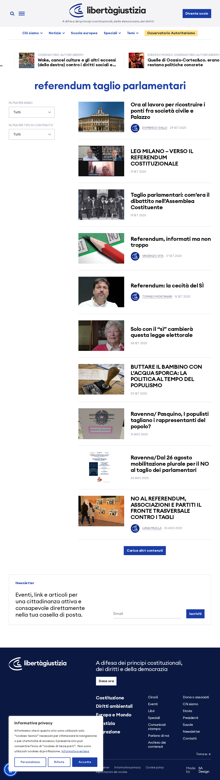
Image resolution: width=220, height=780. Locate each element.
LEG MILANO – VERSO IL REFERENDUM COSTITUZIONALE (162, 157)
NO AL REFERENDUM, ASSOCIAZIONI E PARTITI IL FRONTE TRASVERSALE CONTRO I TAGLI (166, 508)
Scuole (188, 724)
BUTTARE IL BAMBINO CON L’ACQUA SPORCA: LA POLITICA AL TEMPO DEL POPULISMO (166, 376)
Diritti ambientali (114, 706)
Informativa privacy (128, 767)
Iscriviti (195, 614)
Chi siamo (30, 33)
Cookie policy (155, 767)
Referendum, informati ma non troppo (171, 242)
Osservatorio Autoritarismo (171, 33)
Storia (187, 711)
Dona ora (106, 681)
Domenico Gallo (154, 128)
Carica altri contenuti (145, 550)
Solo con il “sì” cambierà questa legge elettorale (162, 332)
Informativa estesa (75, 751)
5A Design (197, 769)
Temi (131, 33)
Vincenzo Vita (152, 256)
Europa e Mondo (113, 714)
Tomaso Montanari (157, 296)
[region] (56, 743)
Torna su (201, 754)
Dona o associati (196, 697)
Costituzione (110, 698)
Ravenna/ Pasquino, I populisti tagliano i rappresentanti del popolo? (170, 420)
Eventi (152, 704)
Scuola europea (84, 33)
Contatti (189, 738)
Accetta (85, 762)
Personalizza (30, 762)
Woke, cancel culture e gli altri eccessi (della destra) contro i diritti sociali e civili (66, 65)
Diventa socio (196, 13)
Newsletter (191, 731)
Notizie (55, 33)
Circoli (153, 697)
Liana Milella (152, 528)
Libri (151, 711)
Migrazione (108, 731)
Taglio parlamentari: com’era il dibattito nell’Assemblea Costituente (170, 201)
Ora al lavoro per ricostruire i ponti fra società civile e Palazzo (168, 111)
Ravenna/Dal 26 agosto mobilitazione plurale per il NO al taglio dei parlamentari (170, 464)
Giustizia (105, 723)
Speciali (110, 33)
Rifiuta (59, 762)
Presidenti (190, 718)
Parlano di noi (158, 735)
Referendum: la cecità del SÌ (167, 286)
